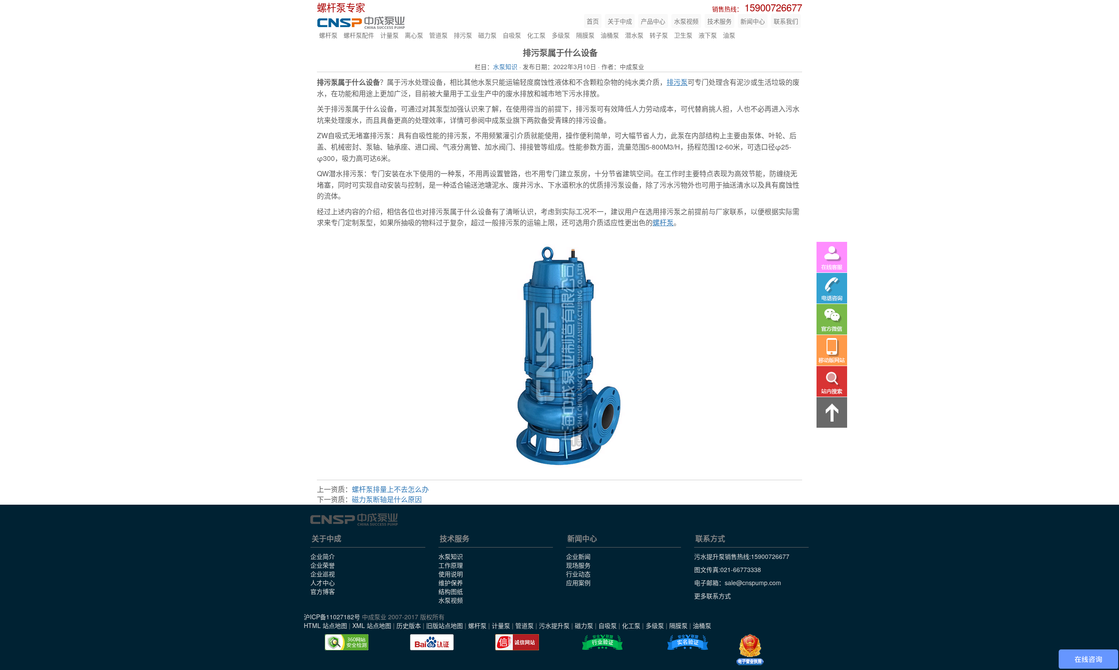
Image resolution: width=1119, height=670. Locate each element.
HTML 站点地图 (325, 625)
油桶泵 (610, 35)
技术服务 (719, 21)
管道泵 (438, 35)
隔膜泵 (585, 35)
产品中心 (653, 21)
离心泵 (414, 35)
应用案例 (578, 582)
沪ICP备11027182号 (332, 616)
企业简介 (322, 556)
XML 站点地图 (371, 625)
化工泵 (536, 35)
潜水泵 (634, 35)
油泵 (729, 35)
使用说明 (450, 573)
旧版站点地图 (444, 625)
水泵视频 (686, 21)
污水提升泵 (554, 625)
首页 (593, 21)
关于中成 (620, 21)
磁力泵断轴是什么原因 (387, 499)
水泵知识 (505, 66)
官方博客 (322, 591)
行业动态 (578, 573)
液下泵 (708, 35)
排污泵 (463, 35)
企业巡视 (322, 573)
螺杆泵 (328, 35)
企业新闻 (578, 556)
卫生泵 (683, 35)
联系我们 (786, 21)
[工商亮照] (750, 650)
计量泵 (389, 35)
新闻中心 (752, 21)
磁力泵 (487, 35)
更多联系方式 (712, 595)
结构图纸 (450, 591)
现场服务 (578, 565)
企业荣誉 (322, 565)
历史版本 (408, 625)
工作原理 (450, 565)
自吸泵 (512, 35)
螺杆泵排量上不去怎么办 (390, 489)
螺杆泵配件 (359, 35)
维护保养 (450, 582)
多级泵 (561, 35)
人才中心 (322, 582)
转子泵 (659, 35)
